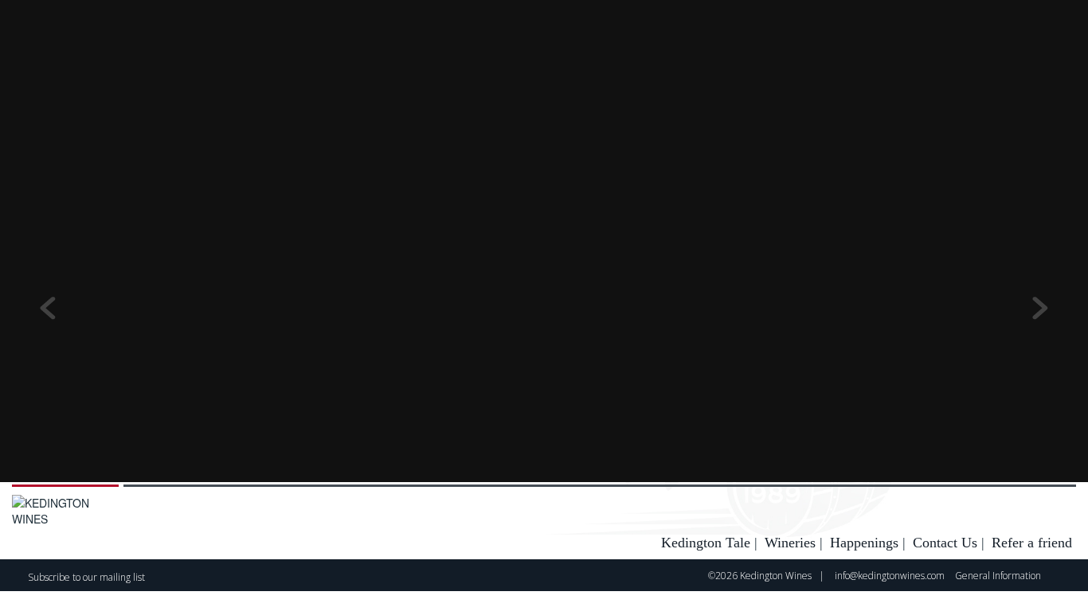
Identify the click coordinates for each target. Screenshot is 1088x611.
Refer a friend (1032, 543)
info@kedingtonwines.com (890, 575)
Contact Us (945, 543)
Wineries (790, 543)
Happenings (864, 543)
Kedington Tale (705, 543)
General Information (998, 575)
